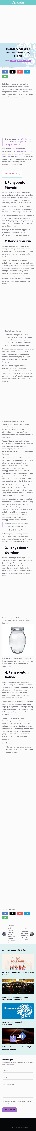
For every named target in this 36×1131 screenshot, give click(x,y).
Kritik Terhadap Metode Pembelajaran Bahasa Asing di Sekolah (18, 142)
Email (6, 1077)
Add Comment (9, 1084)
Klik (17, 174)
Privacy (23, 1121)
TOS (29, 1121)
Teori (28, 60)
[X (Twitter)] (13, 72)
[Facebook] (5, 72)
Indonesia (20, 60)
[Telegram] (27, 72)
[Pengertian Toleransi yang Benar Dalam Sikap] (18, 962)
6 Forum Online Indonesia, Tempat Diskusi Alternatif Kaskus (15, 998)
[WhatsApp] (5, 76)
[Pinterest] (20, 72)
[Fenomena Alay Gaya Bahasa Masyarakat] (18, 1011)
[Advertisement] (18, 24)
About (7, 1121)
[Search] (3, 2)
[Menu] (33, 3)
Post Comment (9, 1110)
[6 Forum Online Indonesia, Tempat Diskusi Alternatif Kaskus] (18, 986)
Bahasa (13, 60)
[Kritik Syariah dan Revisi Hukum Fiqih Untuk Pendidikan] (18, 1036)
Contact (15, 1121)
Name (6, 1070)
